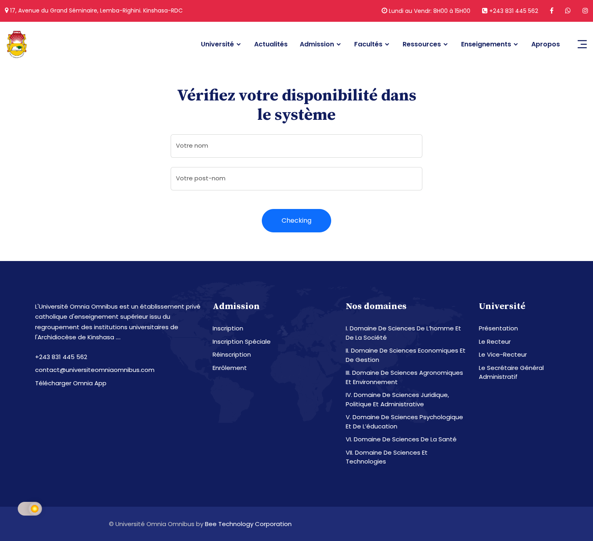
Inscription (228, 328)
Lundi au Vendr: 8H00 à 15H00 (428, 11)
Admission (317, 44)
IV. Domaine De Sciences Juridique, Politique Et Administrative (397, 399)
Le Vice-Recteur (503, 354)
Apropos (545, 44)
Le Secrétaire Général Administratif (511, 372)
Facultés (368, 44)
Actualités (271, 44)
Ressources (422, 44)
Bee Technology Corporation (248, 524)
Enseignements (486, 44)
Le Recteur (495, 341)
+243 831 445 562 (513, 11)
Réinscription (232, 354)
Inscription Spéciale (242, 341)
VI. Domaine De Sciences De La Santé (401, 439)
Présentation (498, 328)
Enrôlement (230, 367)
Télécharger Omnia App (70, 383)
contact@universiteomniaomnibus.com (95, 370)
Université (217, 44)
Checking (296, 220)
